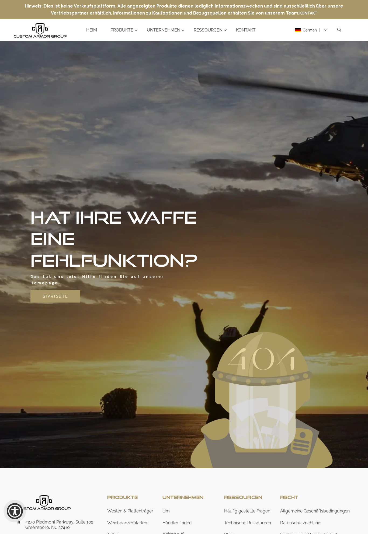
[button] (311, 30)
